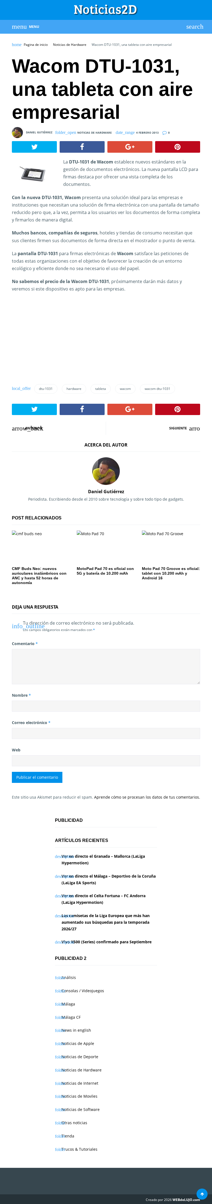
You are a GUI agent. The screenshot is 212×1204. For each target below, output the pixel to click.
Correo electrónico (31, 722)
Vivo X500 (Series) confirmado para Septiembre (107, 941)
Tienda (68, 1136)
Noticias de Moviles (79, 1096)
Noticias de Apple (78, 1043)
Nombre (21, 695)
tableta (100, 388)
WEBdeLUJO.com (186, 1199)
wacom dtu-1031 (157, 388)
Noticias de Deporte (80, 1056)
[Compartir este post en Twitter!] (34, 147)
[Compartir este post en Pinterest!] (177, 147)
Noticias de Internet (80, 1083)
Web (16, 749)
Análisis (69, 977)
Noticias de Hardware (69, 45)
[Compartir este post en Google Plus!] (129, 147)
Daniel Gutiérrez (39, 132)
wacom (125, 388)
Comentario (25, 643)
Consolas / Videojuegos (83, 990)
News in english (76, 1030)
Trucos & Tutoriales (79, 1149)
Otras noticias (74, 1122)
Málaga (68, 1004)
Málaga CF (71, 1017)
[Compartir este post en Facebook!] (82, 147)
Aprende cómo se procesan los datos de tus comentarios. (147, 797)
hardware (74, 388)
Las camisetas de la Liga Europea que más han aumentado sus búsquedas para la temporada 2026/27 (106, 922)
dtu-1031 (46, 388)
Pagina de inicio (36, 45)
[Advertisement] (53, 340)
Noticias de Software (81, 1109)
